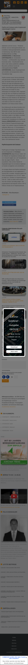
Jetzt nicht (14, 351)
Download (14, 347)
